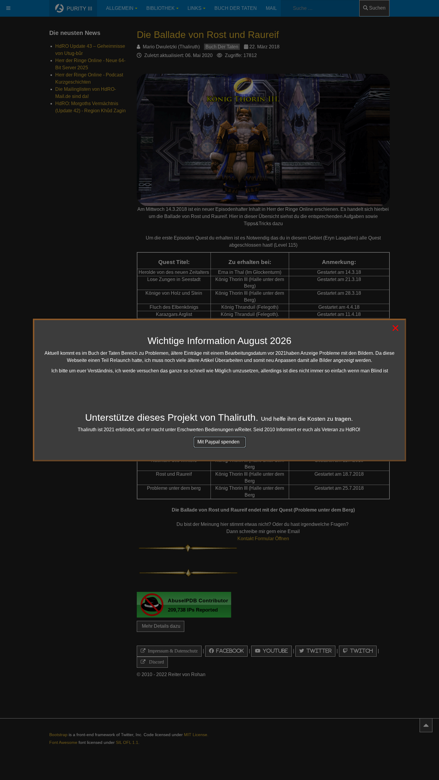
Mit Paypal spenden (219, 441)
